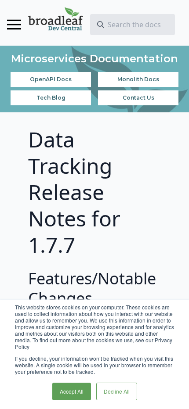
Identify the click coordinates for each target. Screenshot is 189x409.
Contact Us (138, 97)
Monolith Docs (138, 79)
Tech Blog (50, 97)
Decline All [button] (117, 391)
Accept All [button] (72, 391)
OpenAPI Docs (51, 79)
